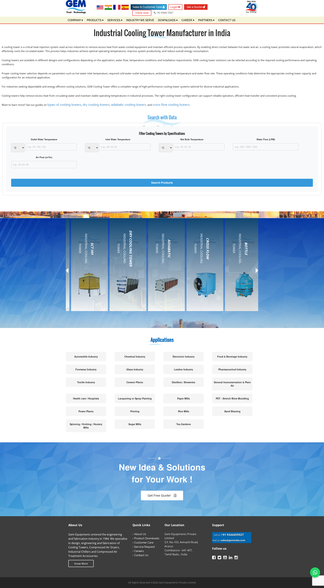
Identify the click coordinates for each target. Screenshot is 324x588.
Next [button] (257, 270)
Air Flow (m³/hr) (44, 157)
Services (114, 20)
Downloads (168, 20)
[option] (85, 269)
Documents (79, 284)
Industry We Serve (140, 20)
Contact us (226, 20)
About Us (140, 534)
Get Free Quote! (160, 495)
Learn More (83, 305)
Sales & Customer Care (148, 7)
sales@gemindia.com (233, 540)
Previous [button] (67, 272)
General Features (82, 268)
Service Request (144, 546)
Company (75, 20)
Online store (141, 12)
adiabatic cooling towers (128, 104)
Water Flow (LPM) (265, 139)
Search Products (162, 183)
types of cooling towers (64, 104)
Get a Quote (194, 7)
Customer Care (143, 542)
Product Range (81, 262)
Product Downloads (146, 538)
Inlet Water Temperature (117, 139)
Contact (76, 296)
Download (78, 290)
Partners (206, 20)
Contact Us (141, 555)
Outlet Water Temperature (44, 139)
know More (81, 563)
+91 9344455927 (232, 535)
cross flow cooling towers (171, 104)
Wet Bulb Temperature (191, 139)
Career (187, 20)
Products (95, 20)
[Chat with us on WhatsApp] (315, 572)
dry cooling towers (96, 104)
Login (174, 7)
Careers (139, 551)
